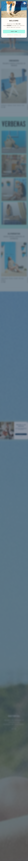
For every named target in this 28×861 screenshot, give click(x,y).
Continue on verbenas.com (14, 34)
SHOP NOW (14, 31)
